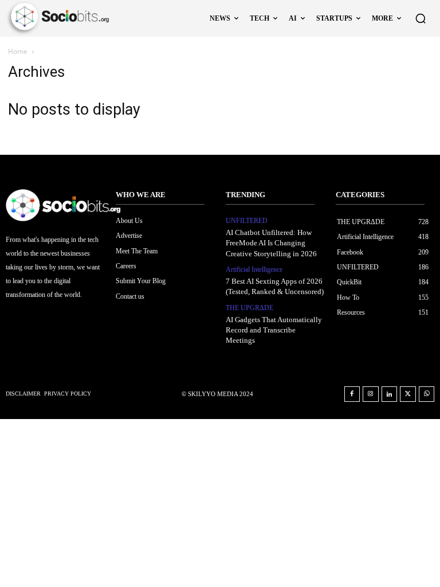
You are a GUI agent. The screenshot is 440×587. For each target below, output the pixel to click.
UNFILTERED (247, 221)
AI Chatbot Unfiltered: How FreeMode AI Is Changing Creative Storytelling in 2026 (271, 242)
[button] (420, 18)
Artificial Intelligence (254, 269)
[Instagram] (371, 394)
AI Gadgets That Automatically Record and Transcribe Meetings (274, 330)
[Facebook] (352, 394)
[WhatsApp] (427, 394)
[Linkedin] (390, 394)
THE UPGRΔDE (249, 308)
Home (18, 51)
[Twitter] (408, 394)
